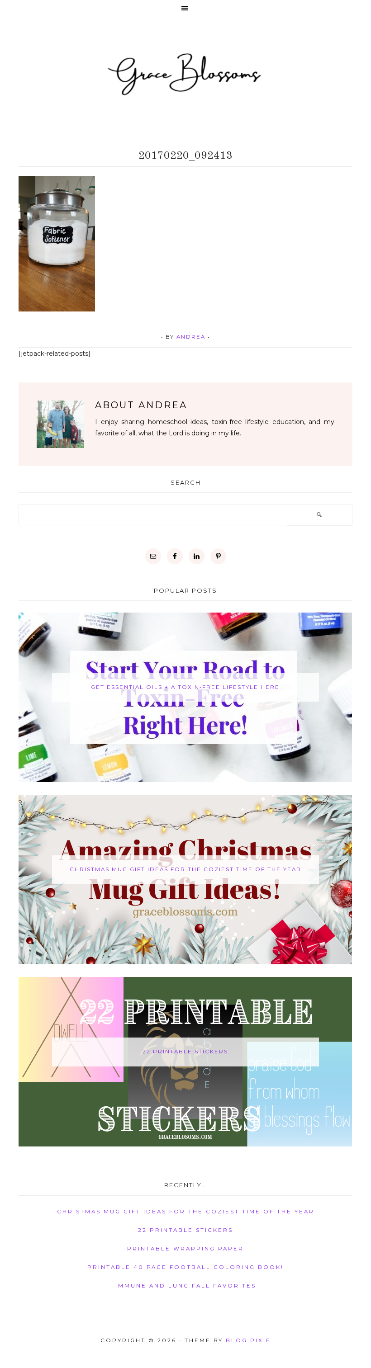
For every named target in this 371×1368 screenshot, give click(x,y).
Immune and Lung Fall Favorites (185, 1286)
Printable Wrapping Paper (185, 1248)
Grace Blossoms (185, 73)
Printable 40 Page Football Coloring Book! (185, 1267)
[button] (185, 9)
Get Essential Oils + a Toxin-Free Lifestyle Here (185, 687)
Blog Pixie (248, 1340)
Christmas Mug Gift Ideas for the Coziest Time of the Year (185, 869)
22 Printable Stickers (185, 1051)
